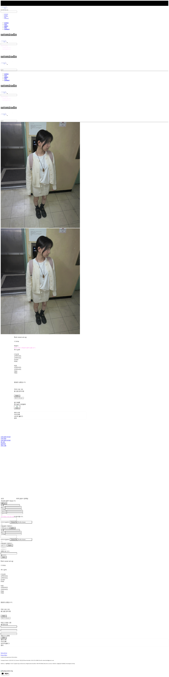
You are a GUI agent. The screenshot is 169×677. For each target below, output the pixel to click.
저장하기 (12, 528)
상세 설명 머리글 (5, 437)
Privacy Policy (4, 655)
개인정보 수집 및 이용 (7, 516)
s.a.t (5, 15)
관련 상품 (3, 445)
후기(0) (3, 442)
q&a (5, 17)
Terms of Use (4, 653)
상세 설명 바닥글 (5, 440)
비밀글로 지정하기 (6, 526)
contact (6, 18)
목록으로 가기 (5, 528)
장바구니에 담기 (5, 618)
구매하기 (3, 557)
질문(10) (3, 444)
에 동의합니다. (12, 516)
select (6, 16)
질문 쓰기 (3, 503)
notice (6, 14)
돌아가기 (3, 545)
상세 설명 (3, 438)
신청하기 (3, 637)
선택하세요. (17, 356)
